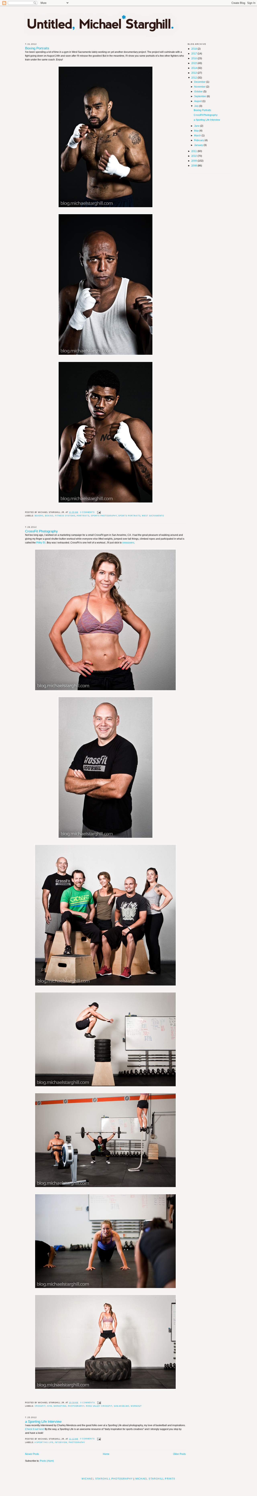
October (198, 91)
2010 (194, 156)
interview (61, 1442)
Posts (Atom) (47, 1460)
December (200, 82)
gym (49, 1406)
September (200, 96)
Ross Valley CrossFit (99, 1406)
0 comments (87, 1403)
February (199, 140)
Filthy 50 (41, 542)
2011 (194, 151)
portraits (83, 516)
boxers (39, 516)
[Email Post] (98, 512)
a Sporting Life (44, 1442)
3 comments (87, 512)
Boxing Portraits (37, 48)
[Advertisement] (128, 1487)
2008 (194, 165)
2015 (194, 63)
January (199, 145)
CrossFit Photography (41, 531)
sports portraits (129, 516)
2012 (194, 77)
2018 (194, 48)
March (198, 135)
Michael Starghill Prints (155, 1478)
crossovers (128, 542)
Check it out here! (34, 1429)
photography (76, 1406)
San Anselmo (121, 1406)
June (197, 125)
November (200, 86)
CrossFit (40, 1406)
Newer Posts (32, 1454)
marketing (60, 1406)
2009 (194, 160)
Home (106, 1454)
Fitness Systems (65, 516)
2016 (194, 58)
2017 (194, 53)
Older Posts (179, 1454)
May (196, 130)
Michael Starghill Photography (107, 1478)
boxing (49, 516)
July (196, 106)
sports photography (104, 516)
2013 (194, 72)
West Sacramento (153, 516)
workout (136, 1406)
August (198, 101)
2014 (194, 68)
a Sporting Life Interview (43, 1422)
